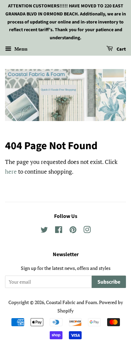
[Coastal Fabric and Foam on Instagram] (87, 231)
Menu (20, 49)
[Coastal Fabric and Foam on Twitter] (44, 231)
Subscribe (108, 282)
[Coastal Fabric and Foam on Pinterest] (73, 231)
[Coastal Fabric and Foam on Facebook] (58, 231)
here (11, 171)
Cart (121, 49)
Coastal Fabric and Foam (71, 302)
